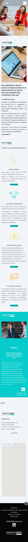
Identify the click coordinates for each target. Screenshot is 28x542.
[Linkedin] (14, 525)
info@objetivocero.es (12, 422)
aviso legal (14, 433)
